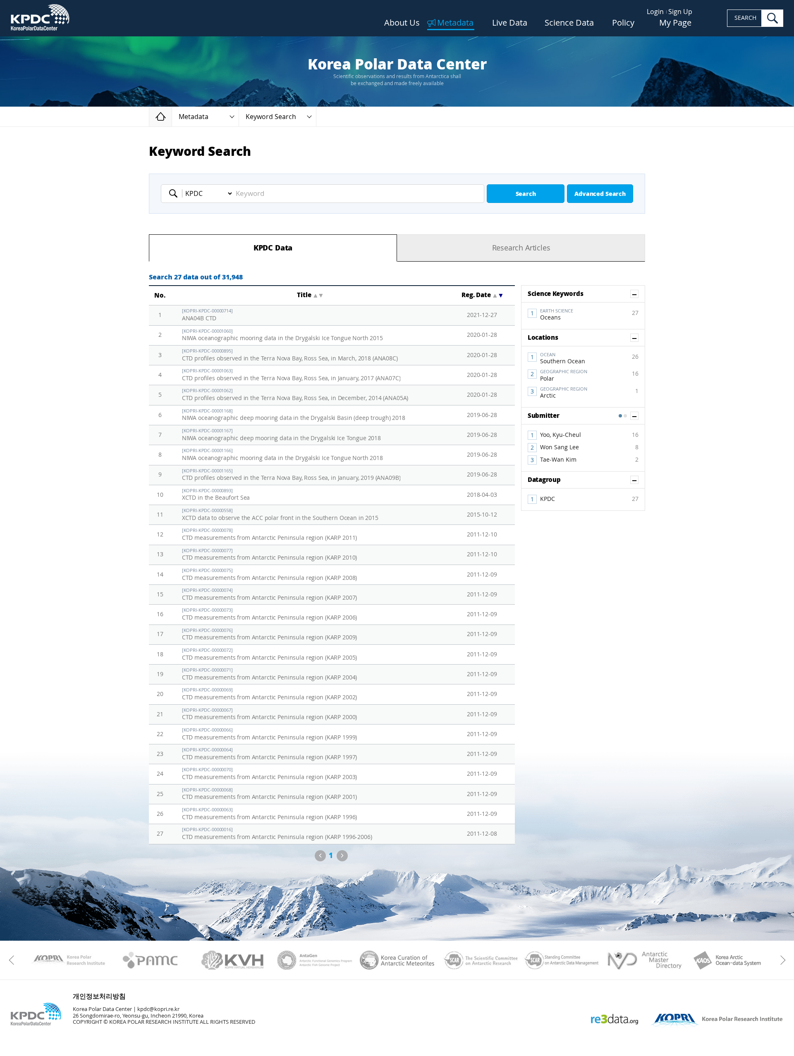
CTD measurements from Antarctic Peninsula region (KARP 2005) (269, 654)
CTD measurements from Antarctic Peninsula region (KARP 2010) (269, 555)
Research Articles (521, 248)
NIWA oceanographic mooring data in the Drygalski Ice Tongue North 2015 (282, 335)
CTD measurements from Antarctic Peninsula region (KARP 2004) (269, 674)
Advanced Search (600, 194)
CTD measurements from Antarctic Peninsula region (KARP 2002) (269, 694)
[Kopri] (68, 960)
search (772, 18)
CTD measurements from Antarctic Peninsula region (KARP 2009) (269, 634)
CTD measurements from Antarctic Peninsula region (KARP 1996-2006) (277, 834)
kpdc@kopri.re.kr (158, 1009)
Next (342, 855)
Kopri (68, 960)
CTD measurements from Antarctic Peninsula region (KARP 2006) (269, 614)
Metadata (455, 23)
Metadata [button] (193, 117)
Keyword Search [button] (271, 117)
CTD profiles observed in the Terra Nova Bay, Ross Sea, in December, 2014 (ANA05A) (295, 395)
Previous (320, 855)
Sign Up (680, 12)
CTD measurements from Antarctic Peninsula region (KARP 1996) (269, 814)
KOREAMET (397, 960)
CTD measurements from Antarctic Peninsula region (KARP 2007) (269, 594)
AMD (644, 960)
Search (526, 194)
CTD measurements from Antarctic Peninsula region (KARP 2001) (269, 794)
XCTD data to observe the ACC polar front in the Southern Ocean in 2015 (280, 515)
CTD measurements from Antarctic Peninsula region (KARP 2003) (269, 774)
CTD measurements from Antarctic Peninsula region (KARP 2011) (269, 534)
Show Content (638, 294)
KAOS (726, 960)
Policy (623, 23)
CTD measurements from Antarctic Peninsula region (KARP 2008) (269, 575)
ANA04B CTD (207, 315)
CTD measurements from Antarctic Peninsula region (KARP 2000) (269, 714)
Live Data (509, 23)
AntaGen (315, 960)
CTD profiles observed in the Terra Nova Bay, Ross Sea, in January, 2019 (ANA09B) (291, 475)
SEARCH (745, 17)
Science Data (569, 23)
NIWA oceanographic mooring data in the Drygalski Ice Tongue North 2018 (282, 455)
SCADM (562, 960)
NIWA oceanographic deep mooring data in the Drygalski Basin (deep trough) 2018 (293, 415)
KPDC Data (273, 248)
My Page (675, 23)
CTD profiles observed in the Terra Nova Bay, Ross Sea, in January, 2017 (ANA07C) (291, 375)
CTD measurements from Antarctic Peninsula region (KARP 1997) (269, 754)
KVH (232, 960)
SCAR (479, 960)
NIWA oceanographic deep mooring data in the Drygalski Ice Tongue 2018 (281, 435)
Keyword (175, 193)
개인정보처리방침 (99, 996)
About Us (402, 23)
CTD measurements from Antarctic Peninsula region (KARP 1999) (269, 734)
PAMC (150, 960)
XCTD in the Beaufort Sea (216, 495)
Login (655, 12)
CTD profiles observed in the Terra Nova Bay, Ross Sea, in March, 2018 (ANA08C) (290, 355)
